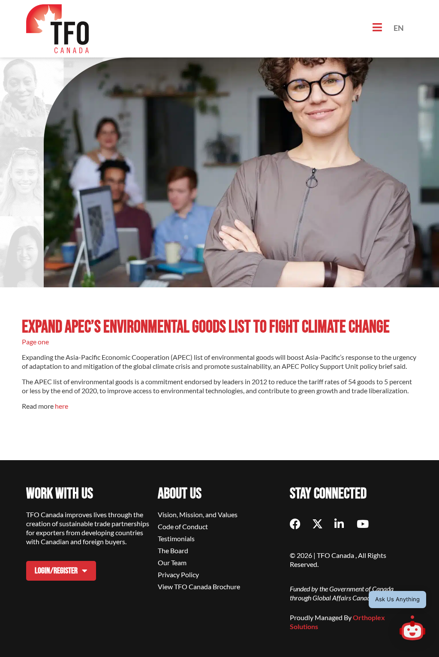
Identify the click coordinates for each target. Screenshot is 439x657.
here (61, 406)
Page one (36, 342)
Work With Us (59, 494)
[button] (412, 629)
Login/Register (56, 571)
